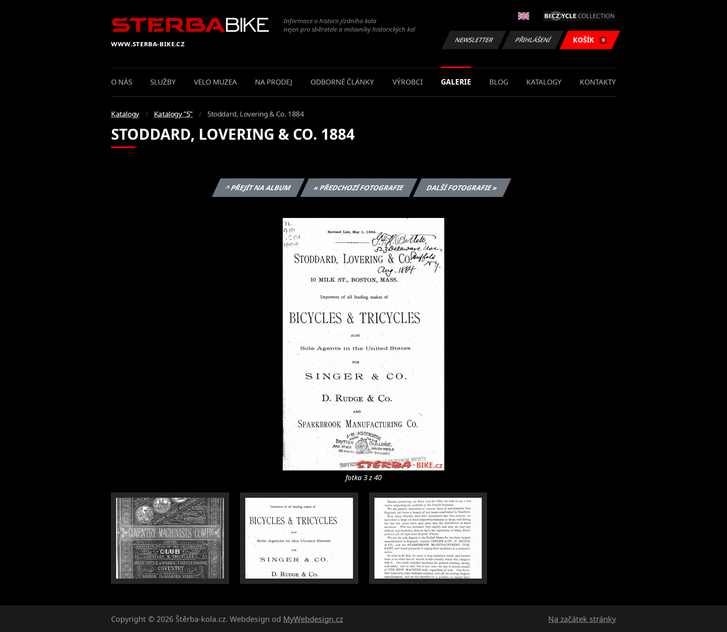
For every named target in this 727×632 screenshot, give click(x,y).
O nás (121, 82)
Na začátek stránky (582, 619)
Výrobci (408, 82)
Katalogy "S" (173, 114)
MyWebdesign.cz (313, 619)
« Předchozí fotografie (358, 187)
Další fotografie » (462, 187)
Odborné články (342, 82)
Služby (163, 82)
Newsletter (474, 40)
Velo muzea (215, 82)
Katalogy (544, 82)
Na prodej (273, 82)
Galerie (456, 82)
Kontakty (598, 82)
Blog (498, 82)
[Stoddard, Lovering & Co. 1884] (363, 343)
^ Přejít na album (257, 187)
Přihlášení (533, 40)
